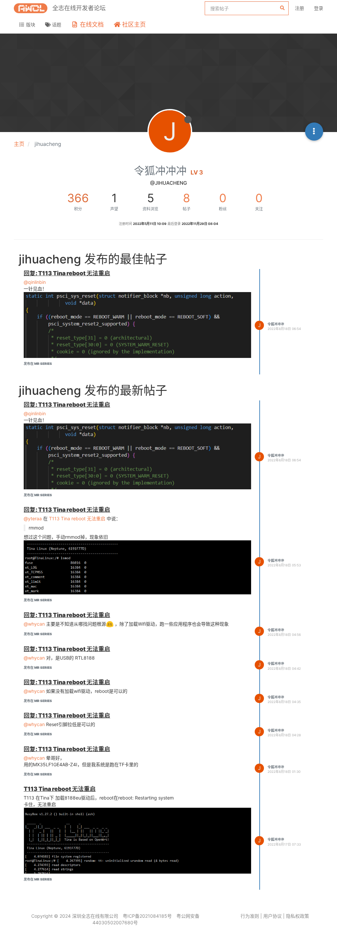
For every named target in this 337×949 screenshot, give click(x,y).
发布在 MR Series (38, 364)
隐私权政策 (297, 916)
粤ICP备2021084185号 (147, 916)
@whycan (34, 624)
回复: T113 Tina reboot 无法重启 (67, 273)
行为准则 (250, 916)
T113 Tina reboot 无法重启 (77, 518)
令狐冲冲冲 (276, 324)
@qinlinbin (35, 282)
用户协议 (272, 916)
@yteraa (33, 518)
